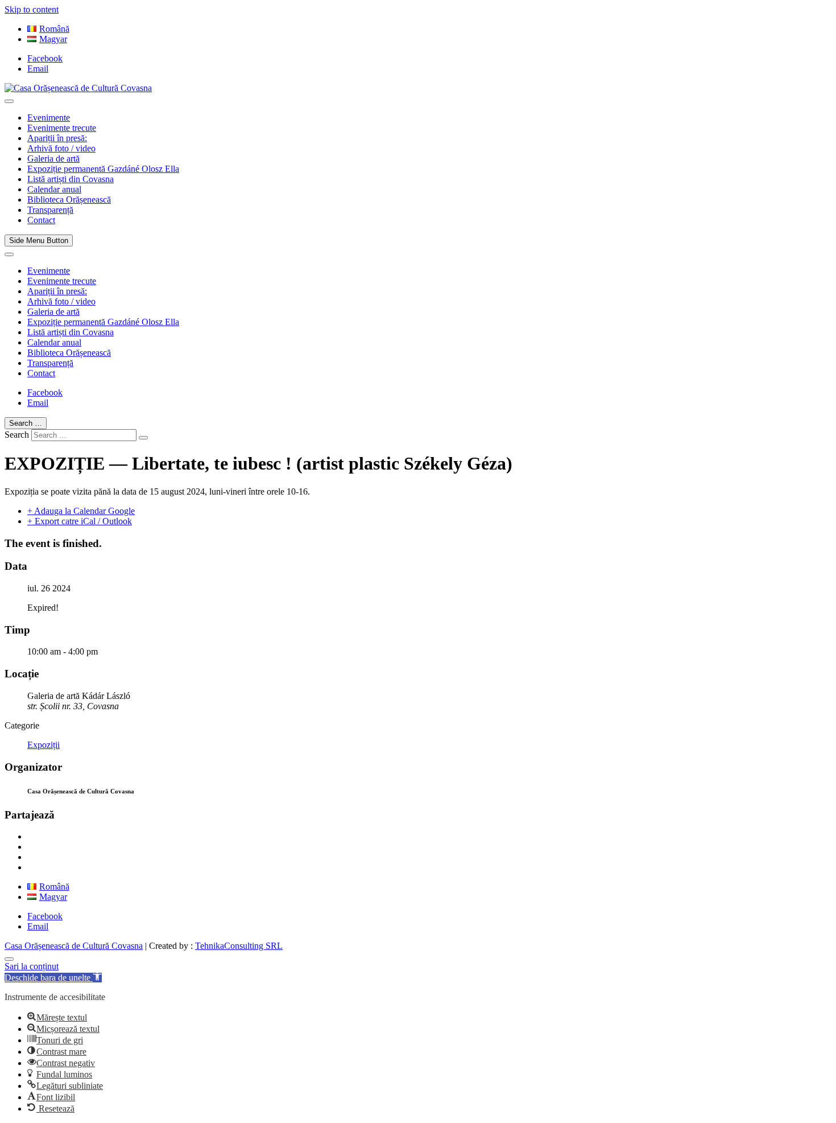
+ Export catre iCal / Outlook (79, 521)
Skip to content (32, 9)
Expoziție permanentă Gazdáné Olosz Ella (103, 169)
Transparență (50, 210)
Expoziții (43, 745)
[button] (53, 977)
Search (17, 434)
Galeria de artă (53, 158)
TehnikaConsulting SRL (239, 946)
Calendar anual (54, 189)
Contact (41, 220)
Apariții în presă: (57, 138)
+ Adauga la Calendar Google (81, 511)
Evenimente (48, 117)
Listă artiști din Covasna (70, 179)
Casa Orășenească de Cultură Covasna (74, 946)
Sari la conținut (32, 966)
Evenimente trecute (61, 128)
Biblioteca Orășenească (69, 199)
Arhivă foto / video (61, 148)
